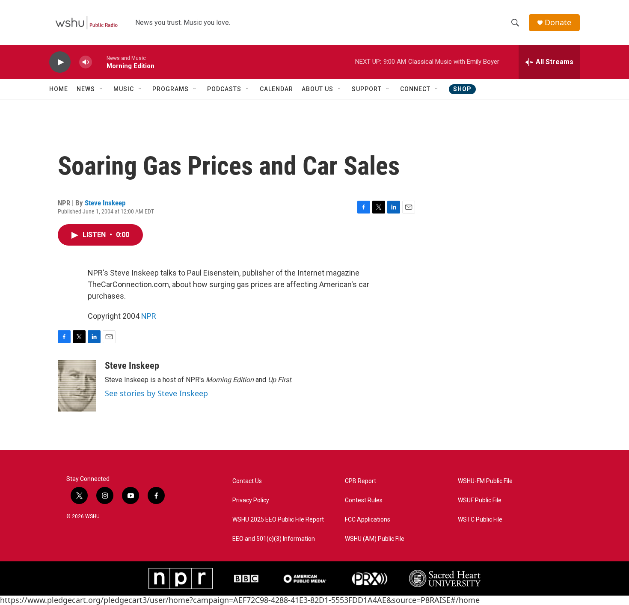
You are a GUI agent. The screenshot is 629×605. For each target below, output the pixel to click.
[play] (60, 62)
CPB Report (360, 481)
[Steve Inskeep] (77, 386)
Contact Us (247, 481)
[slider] (99, 61)
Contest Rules (364, 500)
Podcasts (224, 89)
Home (58, 89)
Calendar (276, 89)
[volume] (85, 62)
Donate (558, 22)
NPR (148, 315)
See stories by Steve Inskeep (156, 393)
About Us (317, 89)
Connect (415, 89)
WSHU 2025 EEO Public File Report (278, 519)
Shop (462, 89)
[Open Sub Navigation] (101, 89)
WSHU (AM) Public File (374, 539)
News (86, 89)
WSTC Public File (480, 519)
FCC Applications (367, 519)
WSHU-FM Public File (485, 481)
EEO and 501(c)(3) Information (273, 539)
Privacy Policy (250, 500)
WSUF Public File (479, 500)
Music (123, 89)
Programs (170, 89)
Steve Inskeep (105, 203)
